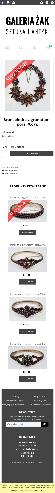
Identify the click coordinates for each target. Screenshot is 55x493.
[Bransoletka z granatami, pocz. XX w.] (27, 211)
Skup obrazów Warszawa (40, 404)
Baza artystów (40, 400)
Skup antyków (40, 396)
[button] (7, 47)
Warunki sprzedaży (14, 400)
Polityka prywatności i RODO (14, 404)
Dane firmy (14, 396)
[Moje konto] (34, 47)
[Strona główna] (27, 24)
